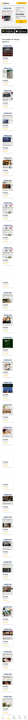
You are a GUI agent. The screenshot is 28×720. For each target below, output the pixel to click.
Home (2, 718)
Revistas (14, 718)
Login (25, 718)
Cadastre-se (21, 3)
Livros (19, 718)
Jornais (8, 718)
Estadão (20, 14)
